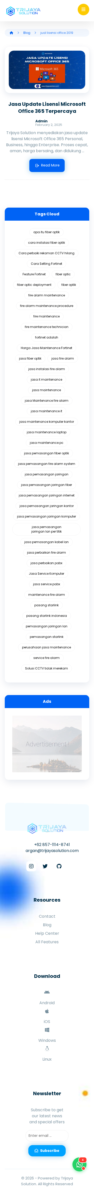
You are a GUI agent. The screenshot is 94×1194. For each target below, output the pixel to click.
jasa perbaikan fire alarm (46, 552)
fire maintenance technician (46, 327)
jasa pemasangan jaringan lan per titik (46, 529)
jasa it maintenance (46, 379)
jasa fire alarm (62, 358)
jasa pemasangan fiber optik (46, 453)
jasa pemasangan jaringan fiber (46, 485)
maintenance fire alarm (46, 594)
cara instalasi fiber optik (46, 242)
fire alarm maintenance (46, 295)
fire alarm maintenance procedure (46, 306)
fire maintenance (46, 316)
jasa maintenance (46, 390)
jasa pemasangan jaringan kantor (47, 506)
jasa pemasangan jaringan (46, 474)
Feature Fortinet (34, 274)
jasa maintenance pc (46, 443)
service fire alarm (46, 658)
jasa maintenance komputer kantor (46, 421)
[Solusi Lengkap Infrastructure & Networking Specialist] (23, 11)
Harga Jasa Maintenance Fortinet (46, 348)
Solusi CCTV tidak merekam (46, 668)
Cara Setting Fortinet (46, 264)
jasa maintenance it (46, 411)
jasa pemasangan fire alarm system (46, 464)
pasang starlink (46, 605)
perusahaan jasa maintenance (46, 647)
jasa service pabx (46, 584)
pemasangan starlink (46, 637)
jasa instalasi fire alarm (46, 369)
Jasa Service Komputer (46, 573)
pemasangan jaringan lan (46, 626)
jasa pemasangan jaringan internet (46, 495)
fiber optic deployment (34, 285)
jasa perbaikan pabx (46, 563)
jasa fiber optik (30, 358)
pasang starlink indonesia (46, 616)
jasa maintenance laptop (46, 432)
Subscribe (49, 1150)
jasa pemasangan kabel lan (46, 542)
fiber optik (68, 285)
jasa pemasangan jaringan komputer (46, 516)
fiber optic (63, 274)
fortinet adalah (46, 337)
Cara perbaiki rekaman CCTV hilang (46, 253)
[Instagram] (31, 866)
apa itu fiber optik (46, 232)
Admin (41, 121)
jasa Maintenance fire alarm (46, 400)
